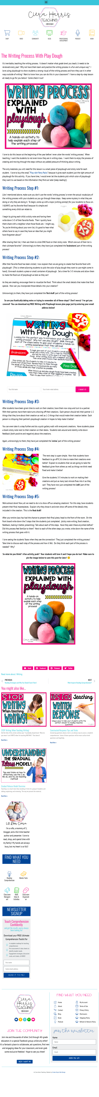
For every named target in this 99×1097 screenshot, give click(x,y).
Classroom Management (7, 897)
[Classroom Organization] (26, 890)
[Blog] (49, 33)
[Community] (35, 33)
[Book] (92, 33)
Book (92, 38)
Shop (7, 38)
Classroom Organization (25, 897)
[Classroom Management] (7, 890)
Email (55, 1047)
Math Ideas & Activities (16, 897)
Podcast (77, 38)
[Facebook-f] (20, 1019)
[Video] (21, 33)
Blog (49, 38)
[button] (46, 2)
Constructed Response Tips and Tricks (64, 730)
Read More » (4, 740)
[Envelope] (16, 1019)
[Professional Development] (64, 33)
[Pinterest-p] (29, 1019)
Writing (19, 674)
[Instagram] (25, 1019)
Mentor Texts (23, 877)
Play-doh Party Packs (38, 172)
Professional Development (63, 39)
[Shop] (7, 33)
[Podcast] (78, 33)
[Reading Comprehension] (9, 874)
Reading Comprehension (9, 879)
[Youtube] (33, 1019)
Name (55, 1037)
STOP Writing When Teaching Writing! (15, 730)
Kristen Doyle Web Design (58, 1072)
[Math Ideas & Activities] (17, 890)
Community (35, 38)
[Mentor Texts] (24, 874)
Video (21, 38)
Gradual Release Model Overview (13, 786)
